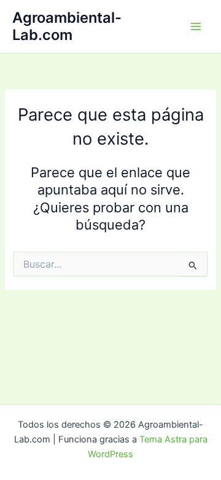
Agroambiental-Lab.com (67, 26)
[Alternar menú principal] (196, 26)
